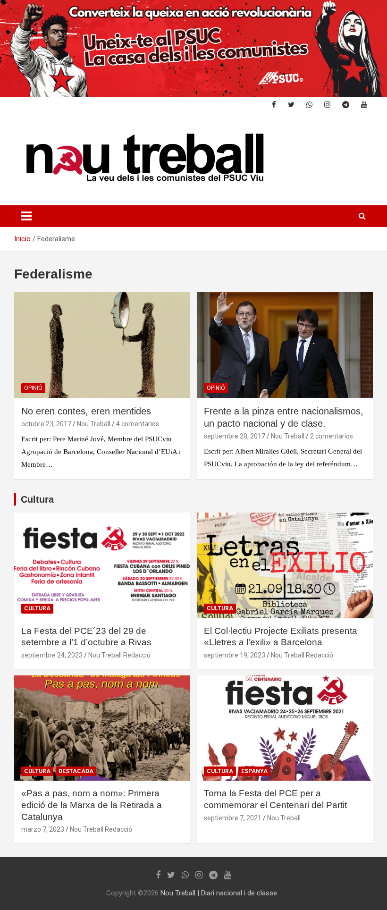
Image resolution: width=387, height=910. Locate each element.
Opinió (33, 388)
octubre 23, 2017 (46, 424)
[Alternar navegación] (26, 216)
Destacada (76, 771)
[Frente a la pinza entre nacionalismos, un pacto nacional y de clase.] (284, 345)
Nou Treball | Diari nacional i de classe (218, 893)
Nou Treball (93, 424)
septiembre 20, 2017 (234, 436)
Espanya (254, 771)
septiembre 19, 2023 (234, 655)
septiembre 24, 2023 (52, 655)
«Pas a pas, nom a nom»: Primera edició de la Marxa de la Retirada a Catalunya (91, 804)
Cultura (37, 499)
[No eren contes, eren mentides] (102, 345)
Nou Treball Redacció (119, 655)
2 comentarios (331, 436)
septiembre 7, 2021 (232, 818)
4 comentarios (137, 424)
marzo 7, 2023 (42, 829)
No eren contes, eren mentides (86, 411)
